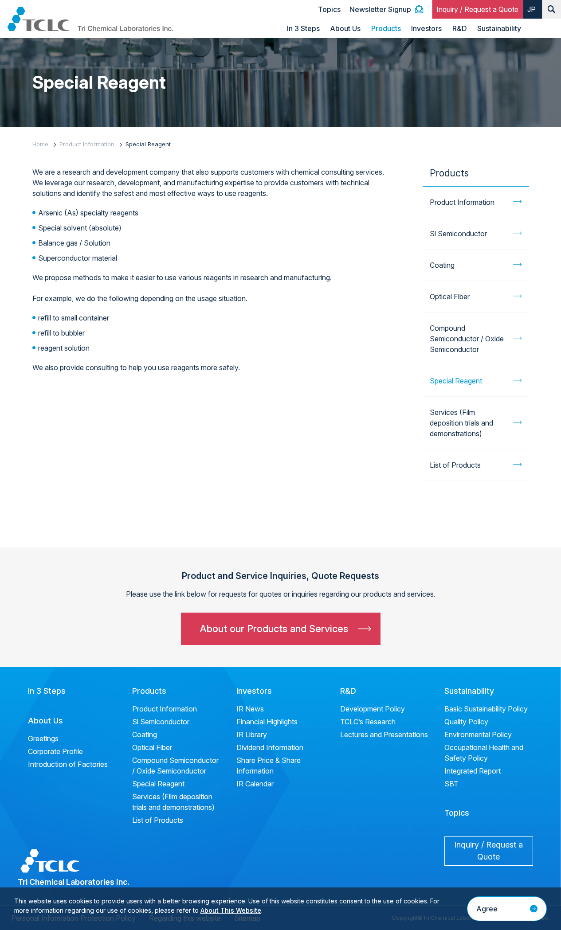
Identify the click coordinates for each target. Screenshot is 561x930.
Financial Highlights (267, 721)
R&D (459, 28)
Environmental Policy (478, 734)
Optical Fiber (450, 296)
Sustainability (499, 28)
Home (40, 144)
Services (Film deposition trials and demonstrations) (461, 423)
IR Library (251, 734)
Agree (487, 908)
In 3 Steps (303, 28)
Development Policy (372, 708)
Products (386, 28)
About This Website (230, 910)
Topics (329, 9)
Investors (426, 28)
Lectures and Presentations (384, 734)
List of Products (455, 465)
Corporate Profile (55, 751)
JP (531, 9)
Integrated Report (472, 770)
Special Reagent (456, 380)
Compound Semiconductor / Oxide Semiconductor (467, 339)
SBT (451, 783)
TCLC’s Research (368, 721)
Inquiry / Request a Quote (477, 9)
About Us (345, 28)
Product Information (86, 144)
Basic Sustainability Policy (486, 708)
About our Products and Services (274, 628)
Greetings (43, 738)
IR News (250, 708)
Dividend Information (269, 747)
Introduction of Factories (68, 764)
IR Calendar (255, 783)
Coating (442, 265)
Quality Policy (466, 721)
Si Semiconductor (458, 233)
